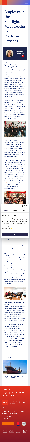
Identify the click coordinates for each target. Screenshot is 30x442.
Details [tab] (15, 210)
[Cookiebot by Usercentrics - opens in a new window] (22, 206)
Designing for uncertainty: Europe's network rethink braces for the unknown (15, 377)
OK (15, 234)
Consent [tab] (5, 210)
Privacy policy (6, 418)
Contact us (12, 403)
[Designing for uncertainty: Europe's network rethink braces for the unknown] (15, 367)
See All (24, 357)
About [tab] (24, 210)
